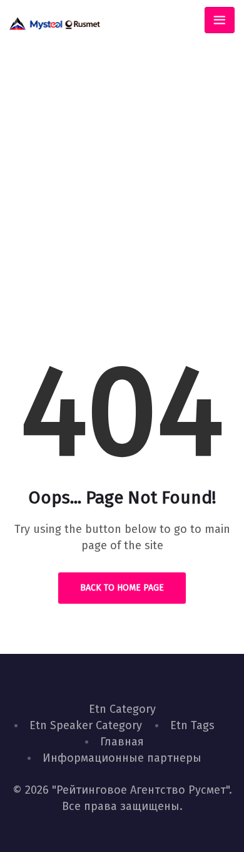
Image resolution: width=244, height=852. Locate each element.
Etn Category (122, 709)
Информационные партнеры (122, 758)
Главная (122, 742)
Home (78, 232)
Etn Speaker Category (85, 725)
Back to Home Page (122, 587)
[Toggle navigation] (220, 20)
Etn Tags (192, 725)
